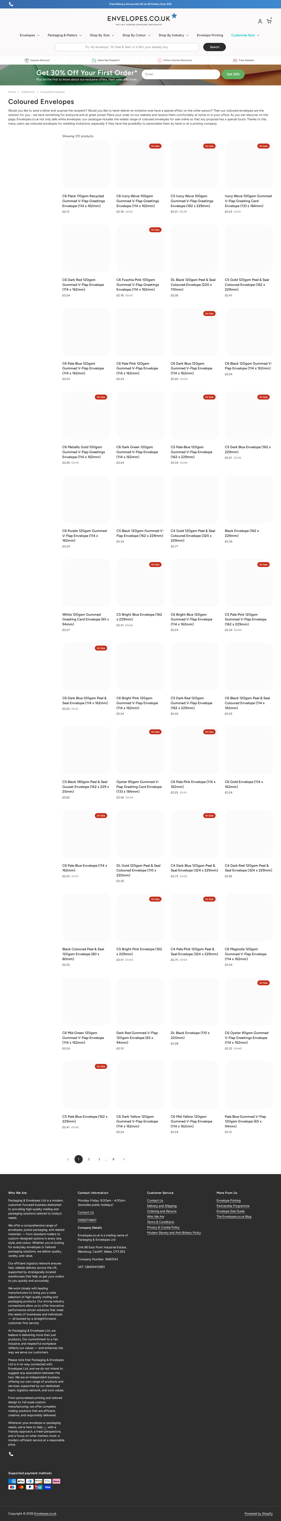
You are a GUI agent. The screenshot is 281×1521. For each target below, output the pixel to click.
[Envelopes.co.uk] (140, 19)
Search (214, 47)
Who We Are (155, 1216)
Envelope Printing (229, 1200)
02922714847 (87, 1220)
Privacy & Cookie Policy (163, 1227)
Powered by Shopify (259, 1513)
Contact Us (86, 1212)
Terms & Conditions (160, 1222)
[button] (270, 21)
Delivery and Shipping (162, 1206)
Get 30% (233, 74)
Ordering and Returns (161, 1211)
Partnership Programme (233, 1206)
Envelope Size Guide (231, 1211)
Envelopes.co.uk (45, 1513)
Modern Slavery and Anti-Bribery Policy (174, 1232)
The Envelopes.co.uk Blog (234, 1216)
